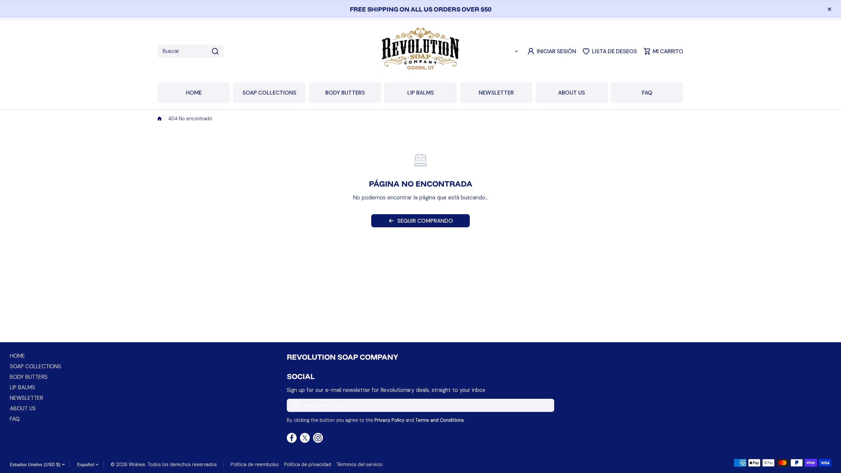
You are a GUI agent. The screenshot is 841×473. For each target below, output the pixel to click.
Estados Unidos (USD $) (35, 464)
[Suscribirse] (546, 405)
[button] (663, 51)
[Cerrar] (829, 9)
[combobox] (190, 51)
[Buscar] (215, 51)
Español (85, 464)
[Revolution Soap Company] (420, 51)
